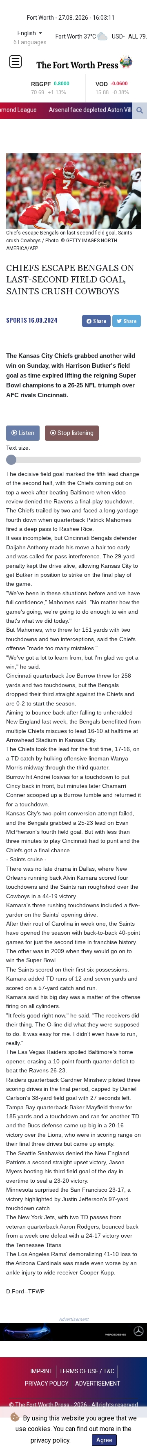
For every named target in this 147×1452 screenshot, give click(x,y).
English (28, 33)
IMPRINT (42, 1371)
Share (99, 320)
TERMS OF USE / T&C (86, 1371)
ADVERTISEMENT (97, 1383)
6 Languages (30, 42)
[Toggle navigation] (15, 61)
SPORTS (16, 319)
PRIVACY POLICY (47, 1383)
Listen (25, 433)
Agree (104, 1440)
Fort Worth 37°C (76, 36)
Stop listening (75, 433)
